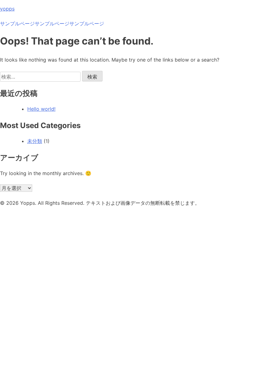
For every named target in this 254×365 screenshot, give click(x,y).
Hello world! (41, 109)
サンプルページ (17, 23)
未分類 (34, 141)
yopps (7, 9)
